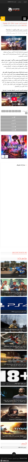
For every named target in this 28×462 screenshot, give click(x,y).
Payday (5, 23)
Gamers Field (23, 458)
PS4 (12, 23)
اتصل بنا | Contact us (12, 1)
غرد (13, 117)
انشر (13, 120)
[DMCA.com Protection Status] (5, 461)
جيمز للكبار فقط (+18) (20, 383)
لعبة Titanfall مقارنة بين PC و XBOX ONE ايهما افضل (14, 436)
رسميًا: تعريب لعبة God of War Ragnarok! (15, 329)
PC (9, 23)
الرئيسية (25, 1)
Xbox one (24, 25)
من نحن (19, 1)
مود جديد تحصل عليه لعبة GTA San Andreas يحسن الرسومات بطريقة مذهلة (15, 364)
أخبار (20, 23)
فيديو (16, 23)
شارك (12, 123)
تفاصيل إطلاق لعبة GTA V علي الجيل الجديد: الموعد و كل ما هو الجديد (15, 293)
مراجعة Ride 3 (22, 275)
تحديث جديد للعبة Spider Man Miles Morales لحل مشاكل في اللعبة (15, 347)
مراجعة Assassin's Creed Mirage (17, 419)
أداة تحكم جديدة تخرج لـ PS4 (19, 311)
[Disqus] (14, 185)
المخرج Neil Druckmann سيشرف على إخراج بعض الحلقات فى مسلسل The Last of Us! (15, 400)
